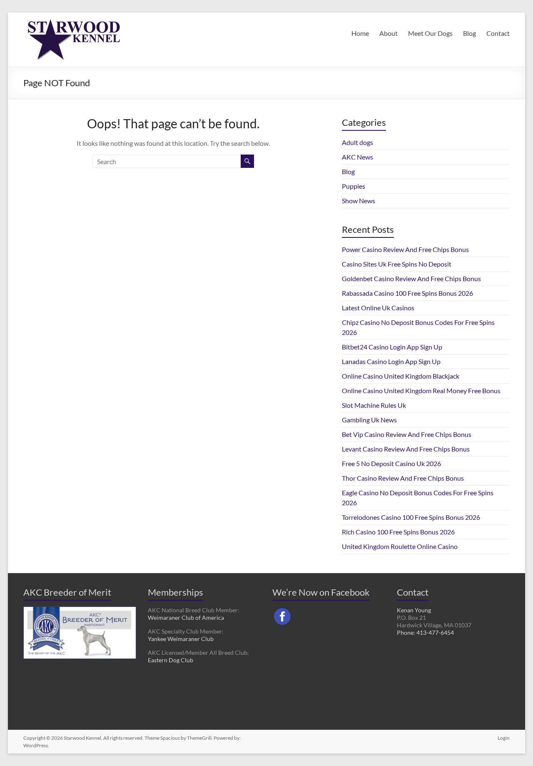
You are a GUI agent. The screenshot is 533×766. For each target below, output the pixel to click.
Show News (358, 201)
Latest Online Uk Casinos (378, 308)
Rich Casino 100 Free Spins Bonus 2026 (398, 532)
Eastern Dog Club (170, 660)
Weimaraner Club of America (186, 617)
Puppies (353, 186)
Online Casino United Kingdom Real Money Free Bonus (421, 390)
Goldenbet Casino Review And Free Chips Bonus (411, 278)
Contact (498, 33)
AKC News (357, 157)
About (388, 33)
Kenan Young (414, 610)
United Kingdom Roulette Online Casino (400, 546)
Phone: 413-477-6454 (425, 632)
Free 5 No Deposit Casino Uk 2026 (391, 463)
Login (504, 738)
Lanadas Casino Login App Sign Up (391, 361)
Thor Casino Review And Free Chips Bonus (403, 478)
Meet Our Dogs (430, 33)
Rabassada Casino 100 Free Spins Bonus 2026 (407, 293)
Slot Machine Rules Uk (374, 405)
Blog (469, 33)
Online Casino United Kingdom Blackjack (400, 376)
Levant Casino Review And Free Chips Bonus (406, 449)
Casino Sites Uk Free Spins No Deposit (396, 264)
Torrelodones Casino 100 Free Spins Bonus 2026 (411, 517)
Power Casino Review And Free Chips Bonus (405, 249)
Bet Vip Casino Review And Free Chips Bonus (406, 434)
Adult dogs (357, 142)
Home (360, 33)
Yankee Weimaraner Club (181, 638)
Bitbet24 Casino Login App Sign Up (392, 347)
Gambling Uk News (369, 420)
